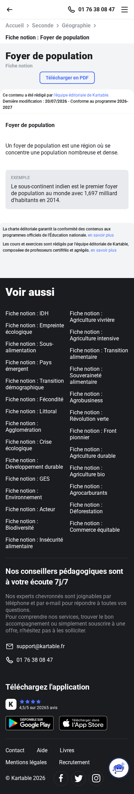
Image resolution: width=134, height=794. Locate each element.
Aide (42, 750)
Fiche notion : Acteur (30, 509)
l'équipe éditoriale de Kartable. (81, 95)
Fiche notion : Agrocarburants (88, 489)
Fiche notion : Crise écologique (28, 445)
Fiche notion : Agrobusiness (86, 397)
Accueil (14, 25)
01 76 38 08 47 (96, 9)
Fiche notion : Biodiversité (21, 524)
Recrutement (74, 762)
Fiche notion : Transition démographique (34, 384)
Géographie (76, 25)
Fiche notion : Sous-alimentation (29, 347)
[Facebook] (61, 778)
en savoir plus (101, 235)
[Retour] (12, 9)
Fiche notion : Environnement (23, 494)
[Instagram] (96, 778)
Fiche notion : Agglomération (23, 426)
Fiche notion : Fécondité (34, 399)
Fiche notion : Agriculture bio (87, 471)
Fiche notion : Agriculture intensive (94, 335)
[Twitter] (78, 778)
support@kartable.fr (40, 646)
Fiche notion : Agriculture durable (92, 452)
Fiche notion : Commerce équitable (95, 526)
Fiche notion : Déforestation (86, 508)
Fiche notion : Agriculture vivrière (92, 316)
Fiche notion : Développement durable (34, 463)
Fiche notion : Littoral (31, 411)
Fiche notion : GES (27, 479)
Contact (14, 750)
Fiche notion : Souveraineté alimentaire (86, 375)
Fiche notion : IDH (26, 313)
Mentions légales (26, 762)
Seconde (43, 25)
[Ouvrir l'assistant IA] (119, 768)
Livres (67, 750)
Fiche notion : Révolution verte (89, 415)
